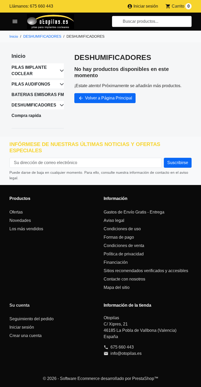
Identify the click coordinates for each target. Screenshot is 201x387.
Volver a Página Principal (105, 98)
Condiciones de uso (122, 229)
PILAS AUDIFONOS (31, 84)
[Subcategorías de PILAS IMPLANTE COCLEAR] (61, 70)
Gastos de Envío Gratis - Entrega (134, 212)
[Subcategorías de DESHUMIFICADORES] (61, 105)
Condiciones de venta (124, 245)
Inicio (18, 56)
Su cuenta (19, 305)
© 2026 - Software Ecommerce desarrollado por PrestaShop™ (100, 378)
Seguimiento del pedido (31, 319)
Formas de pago (119, 237)
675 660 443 (122, 347)
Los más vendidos (26, 229)
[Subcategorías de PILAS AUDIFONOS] (61, 84)
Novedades (20, 220)
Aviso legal (114, 220)
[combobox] (152, 21)
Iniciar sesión (21, 327)
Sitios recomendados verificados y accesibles (146, 270)
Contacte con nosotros (124, 279)
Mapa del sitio (117, 287)
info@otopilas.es (126, 353)
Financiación (116, 262)
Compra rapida (26, 115)
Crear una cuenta (25, 335)
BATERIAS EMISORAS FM (38, 94)
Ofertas (16, 212)
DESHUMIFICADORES (34, 105)
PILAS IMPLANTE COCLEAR (29, 70)
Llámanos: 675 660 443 (31, 6)
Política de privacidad (124, 254)
